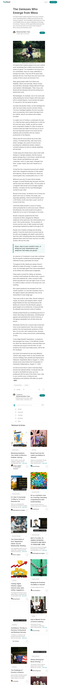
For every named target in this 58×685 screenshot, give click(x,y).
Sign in (46, 2)
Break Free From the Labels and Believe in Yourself (38, 455)
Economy (14, 580)
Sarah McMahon (36, 590)
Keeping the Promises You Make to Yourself (38, 583)
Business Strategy (16, 536)
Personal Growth (18, 385)
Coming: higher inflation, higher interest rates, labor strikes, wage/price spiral (17, 587)
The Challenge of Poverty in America (17, 671)
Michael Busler (16, 599)
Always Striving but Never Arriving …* (37, 660)
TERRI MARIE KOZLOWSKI (38, 553)
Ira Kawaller (15, 681)
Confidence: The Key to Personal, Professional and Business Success (19, 630)
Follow (42, 32)
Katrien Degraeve (36, 670)
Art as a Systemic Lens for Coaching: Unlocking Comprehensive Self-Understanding (39, 499)
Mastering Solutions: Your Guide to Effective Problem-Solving (19, 455)
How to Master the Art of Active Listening (38, 620)
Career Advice (15, 449)
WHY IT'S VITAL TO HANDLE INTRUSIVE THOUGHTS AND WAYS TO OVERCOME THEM (38, 541)
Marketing (14, 624)
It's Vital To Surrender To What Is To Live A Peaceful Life (18, 499)
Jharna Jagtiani (16, 554)
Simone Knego (36, 466)
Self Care (34, 449)
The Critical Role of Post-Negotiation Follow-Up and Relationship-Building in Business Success (18, 543)
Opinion (26, 385)
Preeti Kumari (35, 509)
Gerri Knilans (16, 641)
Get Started (53, 2)
